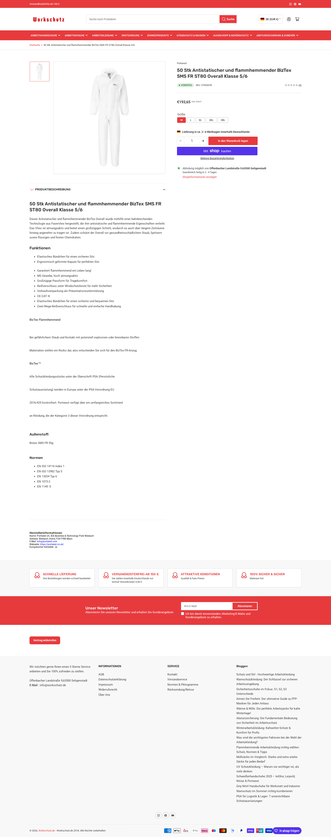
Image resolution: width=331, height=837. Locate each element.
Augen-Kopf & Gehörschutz (231, 35)
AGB (101, 674)
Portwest (182, 63)
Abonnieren (245, 606)
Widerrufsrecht (107, 689)
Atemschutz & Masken (191, 35)
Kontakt (172, 674)
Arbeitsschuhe (74, 35)
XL (200, 119)
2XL (211, 119)
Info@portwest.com (47, 541)
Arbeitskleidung (103, 35)
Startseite (34, 45)
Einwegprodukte (158, 35)
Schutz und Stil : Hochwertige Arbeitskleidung (265, 674)
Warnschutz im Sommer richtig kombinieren (264, 791)
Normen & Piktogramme (182, 684)
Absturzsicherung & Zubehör (275, 35)
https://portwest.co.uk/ (52, 544)
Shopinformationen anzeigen (200, 176)
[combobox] (161, 19)
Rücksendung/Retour (180, 689)
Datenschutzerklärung (112, 679)
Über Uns (104, 695)
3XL (223, 119)
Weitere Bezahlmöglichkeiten (217, 158)
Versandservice (177, 679)
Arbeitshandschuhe (44, 35)
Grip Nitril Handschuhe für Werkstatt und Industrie (268, 786)
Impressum (105, 684)
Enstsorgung (130, 35)
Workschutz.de (47, 830)
